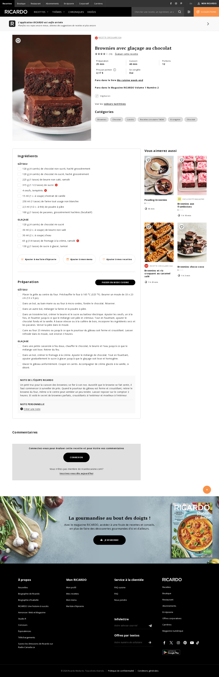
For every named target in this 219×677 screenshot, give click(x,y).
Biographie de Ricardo (29, 593)
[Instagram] (178, 643)
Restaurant (36, 3)
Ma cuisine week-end (130, 80)
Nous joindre (120, 599)
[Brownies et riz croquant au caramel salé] (159, 242)
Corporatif (84, 3)
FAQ (116, 593)
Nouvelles (23, 587)
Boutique (21, 3)
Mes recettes (72, 593)
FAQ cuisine (120, 587)
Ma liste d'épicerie (75, 606)
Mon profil (71, 587)
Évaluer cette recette (126, 53)
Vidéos (91, 11)
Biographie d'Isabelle (28, 599)
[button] (179, 12)
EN (191, 3)
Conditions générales (148, 670)
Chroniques (76, 11)
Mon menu (71, 599)
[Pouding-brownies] (159, 175)
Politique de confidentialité (121, 670)
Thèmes (57, 11)
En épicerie (69, 3)
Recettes (7, 3)
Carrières (98, 3)
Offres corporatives (171, 618)
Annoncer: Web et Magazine (32, 612)
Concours (22, 624)
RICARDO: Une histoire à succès (33, 606)
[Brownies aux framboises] (192, 175)
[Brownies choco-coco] (192, 242)
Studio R (22, 618)
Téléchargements (26, 637)
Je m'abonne (112, 540)
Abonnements (52, 3)
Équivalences (24, 631)
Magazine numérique (172, 630)
